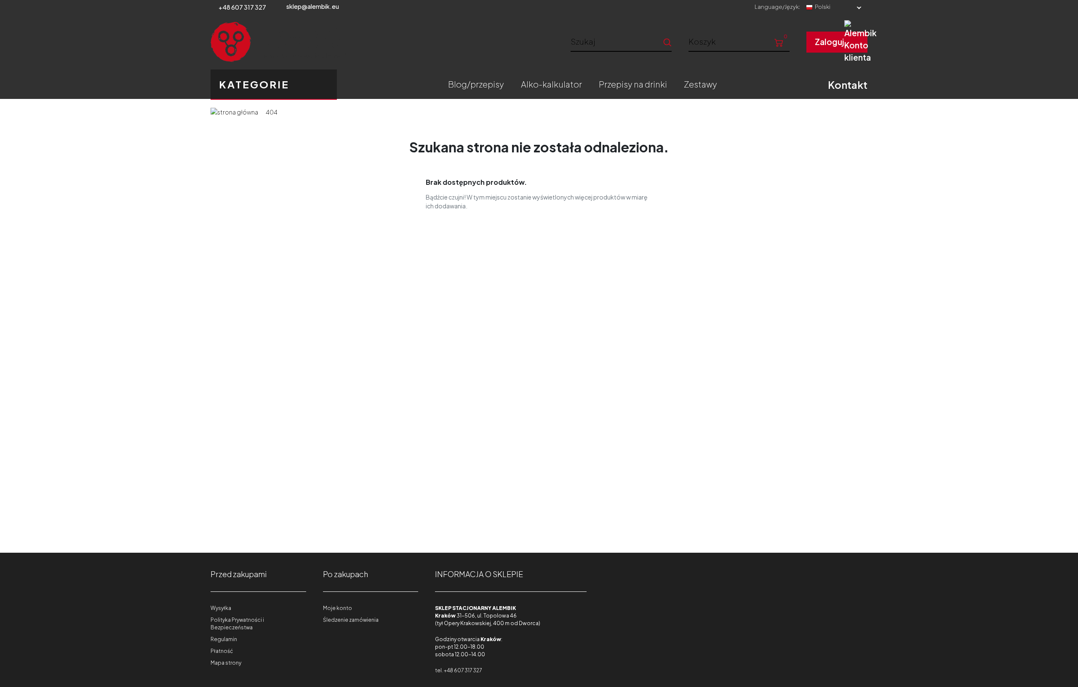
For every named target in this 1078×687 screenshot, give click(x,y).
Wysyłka (221, 608)
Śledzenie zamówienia (351, 620)
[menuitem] (476, 84)
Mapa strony (226, 663)
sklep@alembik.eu (312, 6)
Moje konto (337, 608)
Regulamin (224, 639)
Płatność (222, 651)
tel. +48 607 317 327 (458, 670)
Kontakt (847, 84)
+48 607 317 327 (242, 7)
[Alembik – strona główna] (279, 42)
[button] (739, 41)
